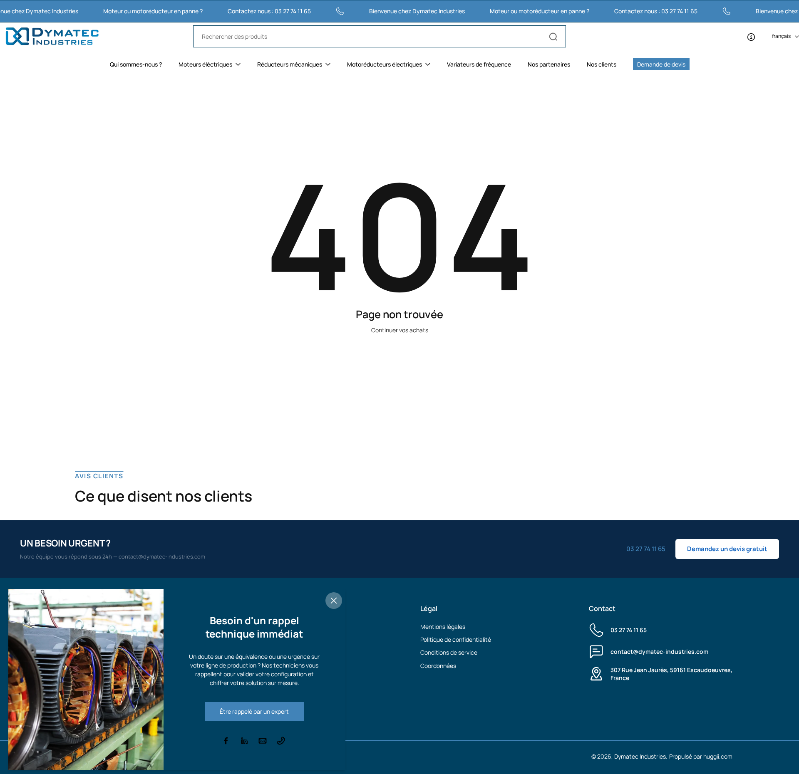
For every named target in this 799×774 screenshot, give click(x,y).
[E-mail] (262, 741)
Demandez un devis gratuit (727, 548)
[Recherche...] (553, 36)
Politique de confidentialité (455, 639)
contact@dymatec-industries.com (659, 651)
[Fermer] (333, 600)
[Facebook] (226, 741)
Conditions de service (448, 652)
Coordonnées (438, 666)
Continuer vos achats (399, 330)
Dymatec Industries (640, 756)
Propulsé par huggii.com (700, 756)
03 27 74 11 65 (628, 630)
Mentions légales (442, 627)
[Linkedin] (244, 741)
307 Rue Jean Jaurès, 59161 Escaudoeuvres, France (671, 674)
